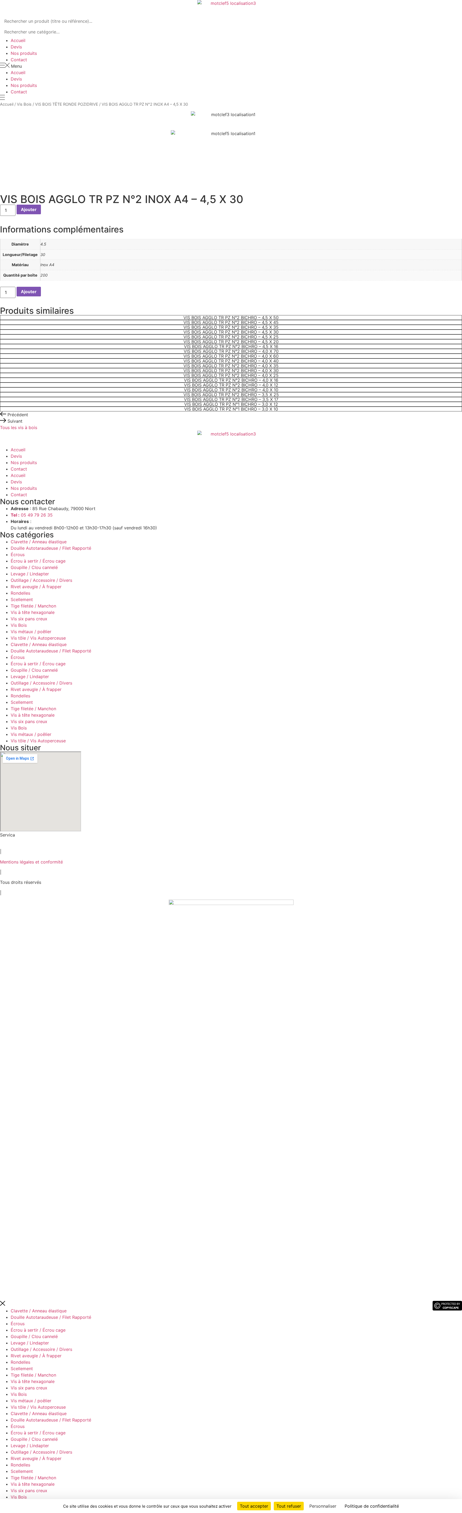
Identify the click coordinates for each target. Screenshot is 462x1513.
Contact (19, 59)
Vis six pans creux (29, 618)
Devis (16, 46)
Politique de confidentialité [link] (372, 1506)
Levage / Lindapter (30, 573)
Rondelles (20, 593)
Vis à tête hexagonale (33, 612)
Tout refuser (288, 1506)
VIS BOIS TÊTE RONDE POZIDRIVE (66, 104)
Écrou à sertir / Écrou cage (38, 561)
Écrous (18, 554)
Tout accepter (254, 1506)
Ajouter (29, 209)
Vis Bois (24, 104)
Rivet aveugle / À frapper (36, 586)
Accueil (18, 40)
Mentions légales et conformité (31, 862)
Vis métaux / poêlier (31, 631)
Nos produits (24, 53)
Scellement (22, 599)
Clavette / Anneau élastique (39, 541)
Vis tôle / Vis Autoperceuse (38, 638)
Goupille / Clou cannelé (34, 567)
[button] (231, 66)
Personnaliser (322, 1506)
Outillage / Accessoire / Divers (41, 580)
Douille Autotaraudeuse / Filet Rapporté (51, 548)
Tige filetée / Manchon (33, 606)
